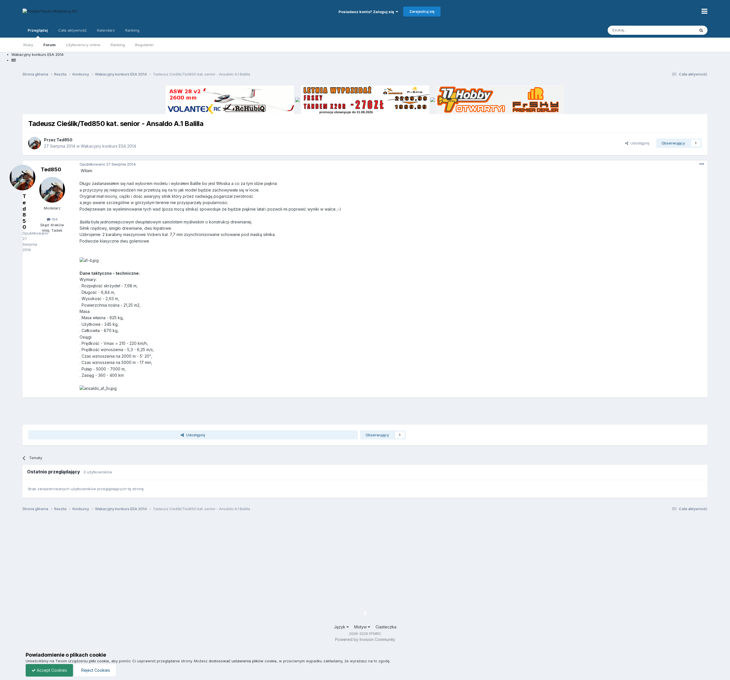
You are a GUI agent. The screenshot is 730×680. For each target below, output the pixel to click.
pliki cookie (99, 661)
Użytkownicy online (83, 44)
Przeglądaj (38, 30)
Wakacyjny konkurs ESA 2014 (108, 146)
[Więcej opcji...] (701, 164)
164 (54, 219)
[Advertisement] (365, 410)
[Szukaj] (701, 30)
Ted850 (64, 139)
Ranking (118, 44)
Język (340, 626)
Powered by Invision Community (365, 639)
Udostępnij (638, 143)
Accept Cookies (51, 670)
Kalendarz (106, 30)
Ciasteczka (386, 626)
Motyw (361, 626)
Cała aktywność (72, 30)
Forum (49, 44)
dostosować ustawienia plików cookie (243, 661)
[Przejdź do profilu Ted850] (34, 143)
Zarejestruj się (422, 11)
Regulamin (144, 44)
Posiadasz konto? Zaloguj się (367, 11)
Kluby (28, 44)
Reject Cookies (95, 670)
